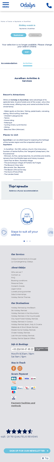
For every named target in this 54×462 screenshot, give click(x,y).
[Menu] (5, 5)
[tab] (27, 63)
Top (47, 458)
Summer (18, 35)
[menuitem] (27, 258)
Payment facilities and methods (23, 404)
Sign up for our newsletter (27, 451)
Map (27, 52)
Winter (35, 35)
